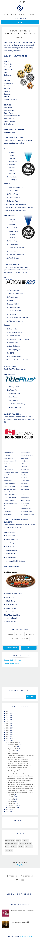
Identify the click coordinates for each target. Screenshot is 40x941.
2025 (8, 713)
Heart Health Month (11, 843)
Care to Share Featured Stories (17, 767)
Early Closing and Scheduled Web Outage (20, 790)
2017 (8, 730)
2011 (8, 809)
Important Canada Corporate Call (17, 763)
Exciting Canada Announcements (17, 761)
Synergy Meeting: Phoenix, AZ (16, 770)
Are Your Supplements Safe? (16, 774)
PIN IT (16, 638)
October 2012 (12, 747)
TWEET (20, 634)
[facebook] (16, 1)
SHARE (10, 634)
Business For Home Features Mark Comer (20, 784)
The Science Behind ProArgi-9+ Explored (20, 788)
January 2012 (12, 807)
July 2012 (11, 795)
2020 (8, 724)
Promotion (29, 847)
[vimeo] (23, 1)
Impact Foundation (25, 843)
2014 (8, 736)
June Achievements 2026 (20, 922)
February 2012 (12, 805)
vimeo (21, 880)
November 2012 (13, 744)
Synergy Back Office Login (12, 660)
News (7, 847)
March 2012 (12, 803)
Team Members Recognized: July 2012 (19, 780)
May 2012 (11, 799)
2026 (8, 711)
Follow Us (20, 865)
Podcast (13, 847)
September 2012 (13, 749)
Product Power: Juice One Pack (22, 911)
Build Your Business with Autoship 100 (19, 765)
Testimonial (8, 850)
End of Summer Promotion (15, 757)
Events (18, 840)
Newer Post (12, 648)
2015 (8, 734)
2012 (8, 740)
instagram (28, 876)
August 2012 (12, 751)
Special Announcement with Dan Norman (20, 776)
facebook (13, 876)
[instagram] (20, 1)
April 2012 (11, 801)
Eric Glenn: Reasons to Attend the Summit (20, 792)
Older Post (27, 648)
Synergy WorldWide (26, 936)
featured (25, 840)
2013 (8, 738)
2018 (8, 728)
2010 (8, 811)
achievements (9, 840)
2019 (8, 726)
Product (21, 847)
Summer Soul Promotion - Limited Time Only (21, 786)
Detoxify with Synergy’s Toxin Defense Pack (20, 755)
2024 (8, 715)
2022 (8, 719)
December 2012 (13, 742)
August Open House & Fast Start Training (20, 778)
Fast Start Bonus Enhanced (15, 772)
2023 (8, 717)
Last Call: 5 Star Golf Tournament (17, 759)
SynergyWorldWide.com (12, 663)
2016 (8, 732)
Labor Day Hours (12, 753)
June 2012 (11, 797)
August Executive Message (15, 782)
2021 (8, 721)
